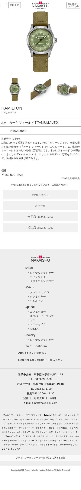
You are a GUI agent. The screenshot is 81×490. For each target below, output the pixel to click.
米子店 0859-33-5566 (41, 216)
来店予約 (15, 5)
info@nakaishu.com (45, 402)
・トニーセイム (36, 324)
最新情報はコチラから (73, 5)
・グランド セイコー (39, 292)
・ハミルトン (35, 300)
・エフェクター (36, 311)
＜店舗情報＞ (32, 353)
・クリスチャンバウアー (41, 281)
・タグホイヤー (36, 296)
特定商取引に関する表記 (52, 457)
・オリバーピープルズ (40, 316)
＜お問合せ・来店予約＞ (40, 359)
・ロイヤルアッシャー (40, 272)
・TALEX (32, 328)
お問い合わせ (40, 195)
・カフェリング (36, 276)
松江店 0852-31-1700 (41, 227)
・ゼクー (32, 320)
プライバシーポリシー (27, 457)
